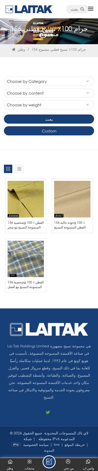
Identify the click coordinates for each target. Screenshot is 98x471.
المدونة (49, 450)
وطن (20, 49)
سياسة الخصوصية (36, 445)
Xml (57, 445)
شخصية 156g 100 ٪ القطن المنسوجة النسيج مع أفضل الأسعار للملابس (26, 284)
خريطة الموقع (75, 445)
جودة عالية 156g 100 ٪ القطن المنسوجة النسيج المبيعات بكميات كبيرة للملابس (69, 225)
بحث (74, 9)
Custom (49, 131)
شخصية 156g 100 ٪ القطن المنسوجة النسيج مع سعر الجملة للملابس (26, 225)
